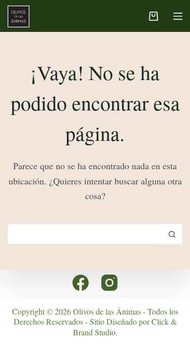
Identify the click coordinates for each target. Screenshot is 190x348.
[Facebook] (80, 283)
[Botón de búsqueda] (172, 234)
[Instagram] (109, 283)
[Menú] (177, 16)
